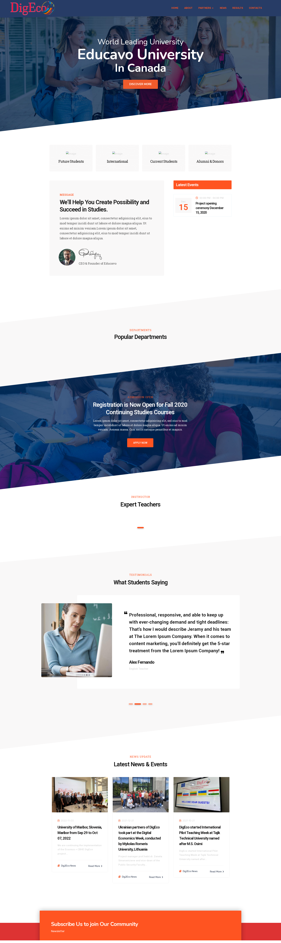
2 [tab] (136, 704)
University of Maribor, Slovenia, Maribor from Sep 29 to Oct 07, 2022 (80, 832)
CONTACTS (255, 8)
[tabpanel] (139, 642)
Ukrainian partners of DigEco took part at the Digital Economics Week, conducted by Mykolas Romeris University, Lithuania (139, 838)
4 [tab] (150, 704)
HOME (174, 8)
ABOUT (188, 8)
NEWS (223, 8)
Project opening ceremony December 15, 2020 (210, 207)
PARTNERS (204, 8)
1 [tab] (140, 527)
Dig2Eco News (68, 865)
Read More (94, 866)
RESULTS (237, 8)
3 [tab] (143, 704)
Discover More (140, 84)
